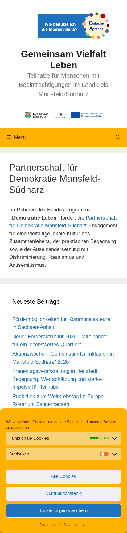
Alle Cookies (63, 476)
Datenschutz (49, 525)
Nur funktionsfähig (63, 493)
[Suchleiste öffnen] (118, 137)
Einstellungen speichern (64, 510)
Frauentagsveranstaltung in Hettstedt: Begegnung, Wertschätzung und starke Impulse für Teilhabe (57, 379)
